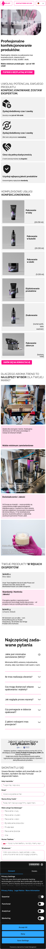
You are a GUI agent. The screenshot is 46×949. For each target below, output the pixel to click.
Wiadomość (7, 848)
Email (4, 790)
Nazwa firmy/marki (9, 799)
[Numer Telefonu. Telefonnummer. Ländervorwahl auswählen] (5, 843)
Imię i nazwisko (8, 781)
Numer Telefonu (8, 839)
